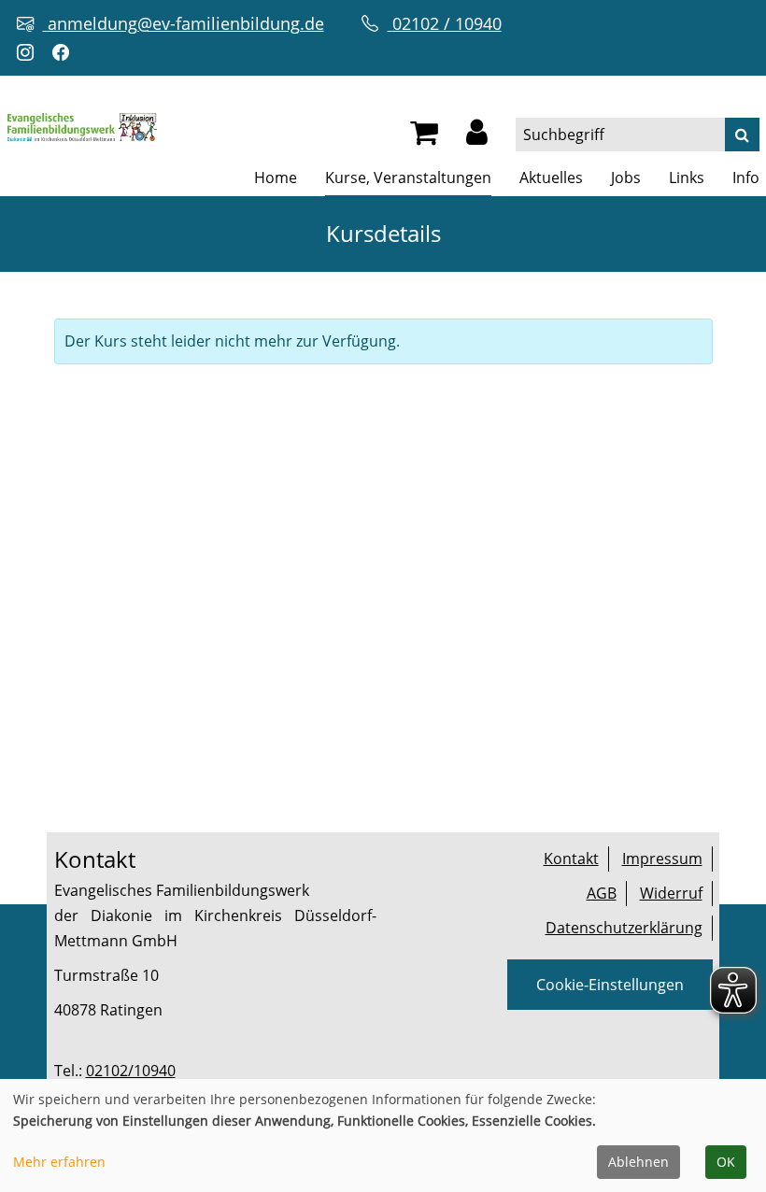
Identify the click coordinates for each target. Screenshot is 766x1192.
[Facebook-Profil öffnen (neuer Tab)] (65, 52)
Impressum (662, 858)
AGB (602, 893)
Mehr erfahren (59, 1162)
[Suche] (742, 134)
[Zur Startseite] (82, 125)
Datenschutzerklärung (624, 927)
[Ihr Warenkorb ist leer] (424, 137)
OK (725, 1162)
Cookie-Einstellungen (610, 984)
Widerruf (671, 893)
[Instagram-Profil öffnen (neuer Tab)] (30, 52)
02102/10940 (131, 1070)
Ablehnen (638, 1162)
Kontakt (571, 858)
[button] (477, 137)
